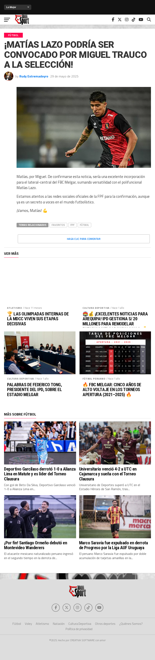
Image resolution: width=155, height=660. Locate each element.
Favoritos (58, 225)
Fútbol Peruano (94, 379)
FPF (72, 225)
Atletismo (14, 308)
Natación (59, 623)
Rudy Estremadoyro (33, 76)
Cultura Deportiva (96, 308)
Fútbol (84, 225)
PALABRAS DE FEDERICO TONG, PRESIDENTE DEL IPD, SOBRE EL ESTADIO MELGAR (34, 389)
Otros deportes (105, 623)
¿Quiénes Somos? (131, 623)
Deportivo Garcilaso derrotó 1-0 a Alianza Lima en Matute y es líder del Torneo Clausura (40, 473)
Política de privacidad (79, 629)
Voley (28, 623)
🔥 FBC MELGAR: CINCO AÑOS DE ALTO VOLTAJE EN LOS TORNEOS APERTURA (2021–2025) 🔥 (112, 389)
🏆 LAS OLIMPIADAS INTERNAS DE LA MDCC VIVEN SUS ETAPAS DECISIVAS (38, 318)
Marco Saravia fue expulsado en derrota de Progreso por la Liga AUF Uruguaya (113, 545)
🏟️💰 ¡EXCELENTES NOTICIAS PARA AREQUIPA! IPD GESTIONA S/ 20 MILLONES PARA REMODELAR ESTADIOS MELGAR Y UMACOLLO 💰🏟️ (115, 323)
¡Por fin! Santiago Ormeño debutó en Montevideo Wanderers (35, 545)
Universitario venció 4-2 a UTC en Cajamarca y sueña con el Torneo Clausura (108, 473)
